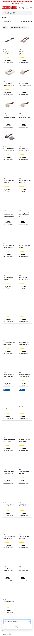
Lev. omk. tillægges (8, 62)
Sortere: (13, 27)
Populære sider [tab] (6, 634)
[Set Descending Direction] (29, 27)
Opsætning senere (17, 627)
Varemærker (7, 21)
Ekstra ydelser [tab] (6, 631)
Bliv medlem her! (17, 3)
